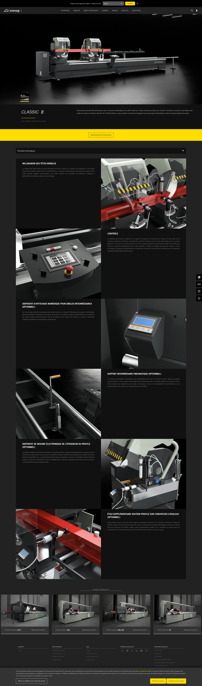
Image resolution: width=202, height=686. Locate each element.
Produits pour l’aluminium (38, 121)
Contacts (124, 10)
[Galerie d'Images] (24, 100)
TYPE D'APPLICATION (57, 653)
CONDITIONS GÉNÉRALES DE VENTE (162, 659)
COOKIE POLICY (158, 656)
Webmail (88, 650)
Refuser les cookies (158, 681)
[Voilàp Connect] (199, 284)
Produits (76, 10)
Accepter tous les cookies (176, 681)
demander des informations (101, 135)
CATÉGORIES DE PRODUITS (58, 650)
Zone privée (136, 10)
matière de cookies (146, 671)
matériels (28, 121)
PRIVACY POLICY (158, 650)
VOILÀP (20, 650)
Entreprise (65, 10)
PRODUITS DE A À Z (56, 659)
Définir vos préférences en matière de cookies (31, 681)
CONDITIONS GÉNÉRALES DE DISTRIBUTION (164, 662)
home (22, 121)
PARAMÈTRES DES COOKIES (161, 665)
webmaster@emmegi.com (92, 656)
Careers (105, 10)
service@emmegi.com (91, 653)
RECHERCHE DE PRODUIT (58, 656)
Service (114, 10)
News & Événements (91, 10)
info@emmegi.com (90, 659)
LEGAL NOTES (157, 653)
